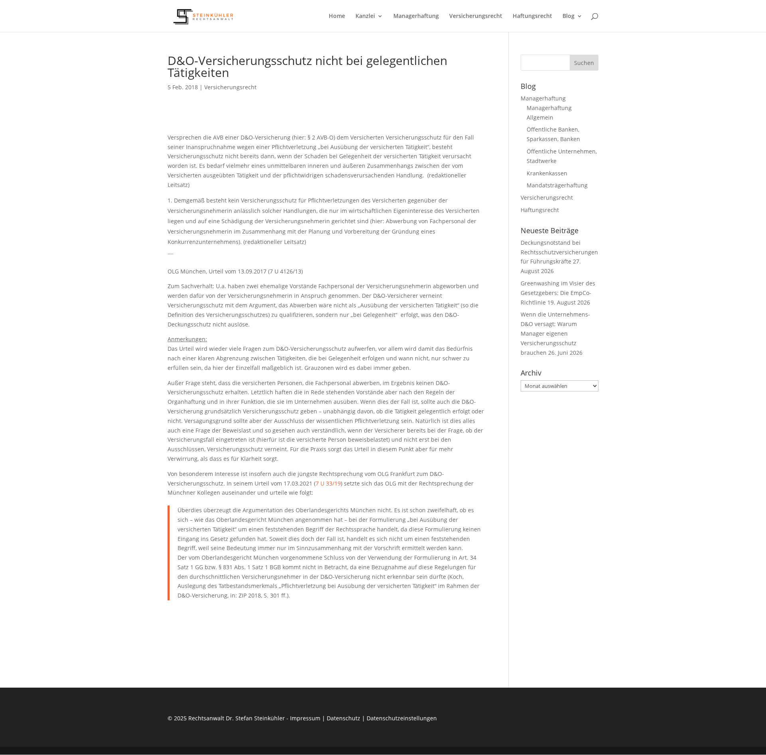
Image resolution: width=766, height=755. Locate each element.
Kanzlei (365, 16)
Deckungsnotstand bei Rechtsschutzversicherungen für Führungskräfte (559, 252)
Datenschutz (343, 718)
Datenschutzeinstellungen (402, 718)
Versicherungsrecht (475, 16)
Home (337, 16)
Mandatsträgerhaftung (557, 185)
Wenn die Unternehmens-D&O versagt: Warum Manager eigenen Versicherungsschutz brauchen (555, 333)
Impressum (305, 718)
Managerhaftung (416, 16)
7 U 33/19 (328, 483)
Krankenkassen (547, 173)
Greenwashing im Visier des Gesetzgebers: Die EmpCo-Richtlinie (558, 292)
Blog (568, 16)
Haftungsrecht (532, 16)
